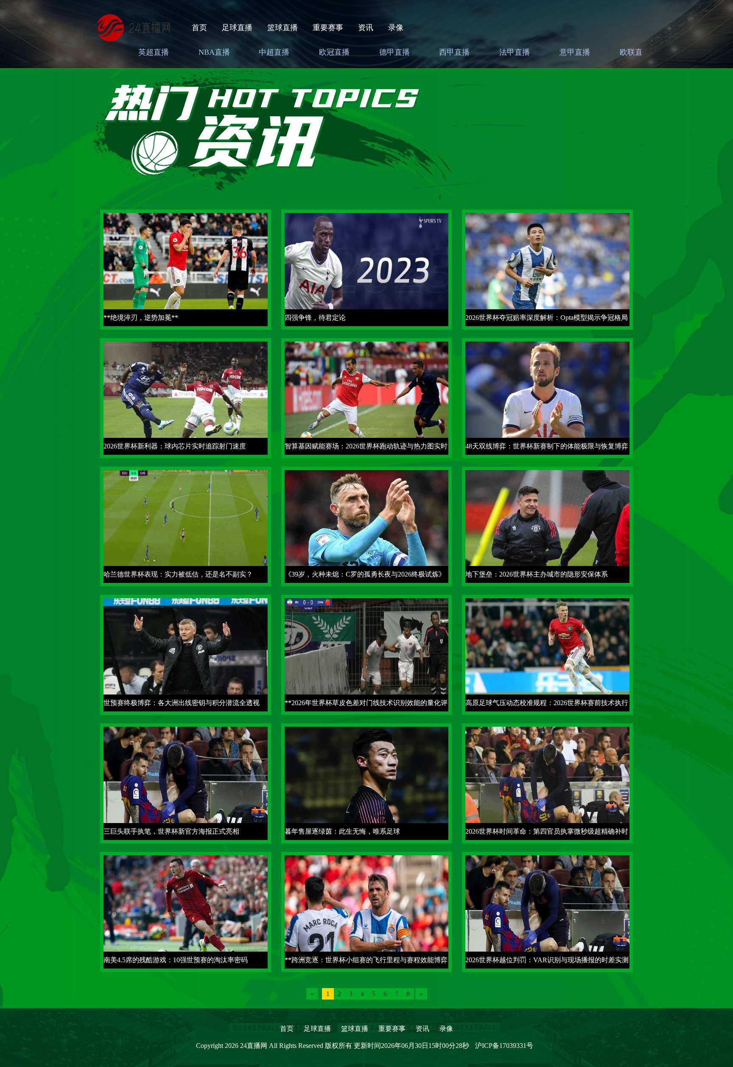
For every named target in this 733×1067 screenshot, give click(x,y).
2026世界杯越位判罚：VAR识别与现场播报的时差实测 (547, 959)
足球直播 (237, 27)
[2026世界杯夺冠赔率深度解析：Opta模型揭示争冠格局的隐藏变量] (547, 268)
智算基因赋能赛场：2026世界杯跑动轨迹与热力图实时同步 (366, 448)
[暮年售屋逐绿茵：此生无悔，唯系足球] (367, 782)
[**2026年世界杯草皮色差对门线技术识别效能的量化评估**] (367, 654)
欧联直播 (635, 52)
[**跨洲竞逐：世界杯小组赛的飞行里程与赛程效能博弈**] (367, 911)
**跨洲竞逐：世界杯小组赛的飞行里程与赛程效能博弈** (366, 962)
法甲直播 (514, 52)
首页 (199, 27)
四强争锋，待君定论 (315, 317)
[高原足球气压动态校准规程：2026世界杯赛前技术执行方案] (547, 654)
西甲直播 (454, 52)
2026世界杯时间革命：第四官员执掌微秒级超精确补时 (546, 831)
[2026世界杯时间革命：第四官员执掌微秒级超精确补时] (547, 782)
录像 (395, 27)
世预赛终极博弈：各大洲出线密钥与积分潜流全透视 (182, 702)
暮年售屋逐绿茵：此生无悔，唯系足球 (342, 831)
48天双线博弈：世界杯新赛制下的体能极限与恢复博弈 (546, 446)
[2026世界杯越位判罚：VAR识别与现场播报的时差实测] (547, 911)
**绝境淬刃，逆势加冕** (141, 317)
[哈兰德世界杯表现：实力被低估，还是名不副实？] (186, 525)
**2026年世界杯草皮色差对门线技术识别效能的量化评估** (366, 705)
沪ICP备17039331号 (504, 1045)
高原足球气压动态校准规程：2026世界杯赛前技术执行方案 (546, 705)
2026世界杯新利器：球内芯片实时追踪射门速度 (175, 446)
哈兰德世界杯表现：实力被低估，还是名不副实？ (178, 574)
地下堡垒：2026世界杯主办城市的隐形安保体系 (536, 574)
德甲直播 (394, 52)
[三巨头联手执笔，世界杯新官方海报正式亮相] (186, 782)
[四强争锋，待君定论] (367, 268)
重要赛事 (328, 27)
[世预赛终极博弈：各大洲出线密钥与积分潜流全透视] (186, 654)
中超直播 (274, 52)
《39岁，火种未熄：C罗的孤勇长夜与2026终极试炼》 (365, 574)
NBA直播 (214, 52)
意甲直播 (575, 52)
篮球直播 (282, 27)
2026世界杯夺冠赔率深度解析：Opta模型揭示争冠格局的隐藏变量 (546, 320)
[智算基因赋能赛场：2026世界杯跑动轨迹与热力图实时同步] (367, 397)
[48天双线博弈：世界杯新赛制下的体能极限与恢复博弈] (547, 397)
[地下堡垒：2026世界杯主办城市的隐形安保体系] (547, 525)
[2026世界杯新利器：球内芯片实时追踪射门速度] (186, 397)
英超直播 (153, 52)
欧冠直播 (334, 52)
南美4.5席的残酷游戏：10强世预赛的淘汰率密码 (176, 959)
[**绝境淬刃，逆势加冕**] (186, 268)
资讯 (365, 27)
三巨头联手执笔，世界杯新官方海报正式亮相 (171, 831)
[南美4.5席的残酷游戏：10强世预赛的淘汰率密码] (186, 911)
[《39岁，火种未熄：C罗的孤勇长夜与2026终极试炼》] (367, 525)
